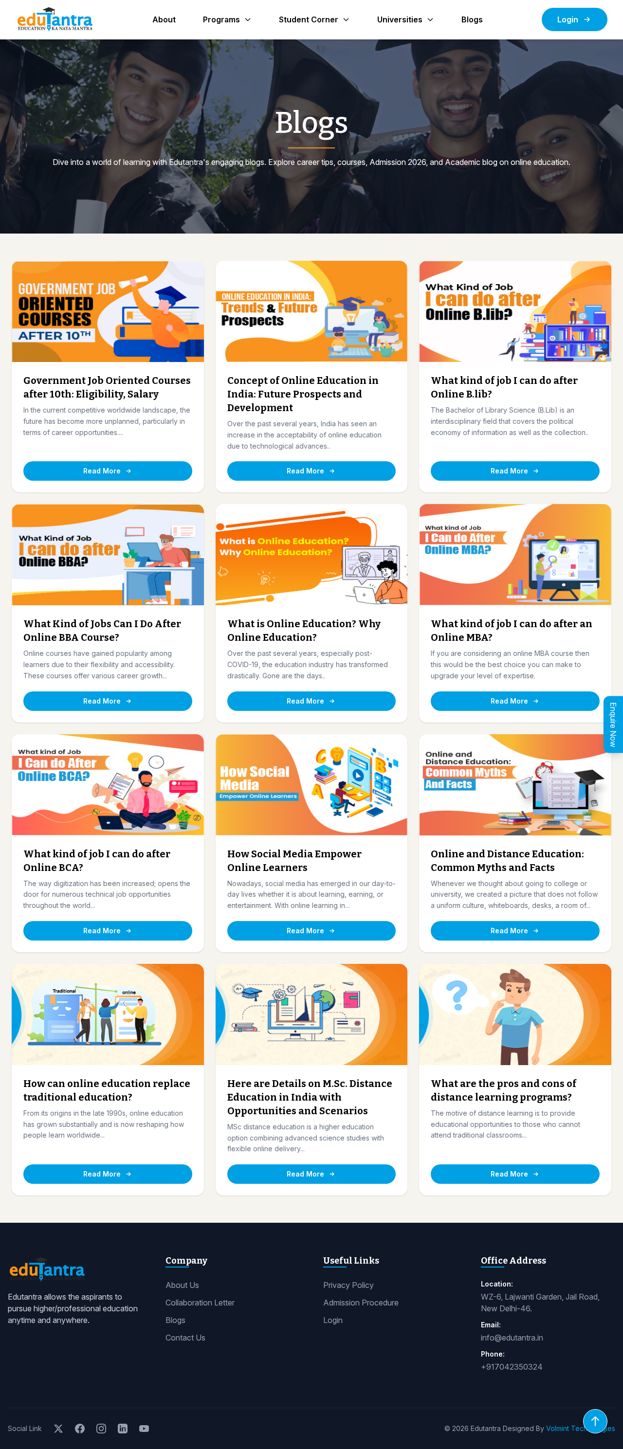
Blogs (472, 19)
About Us (182, 1285)
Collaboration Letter (200, 1302)
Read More (102, 471)
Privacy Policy (348, 1285)
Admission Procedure (361, 1302)
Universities (399, 19)
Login (567, 19)
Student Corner (308, 19)
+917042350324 (512, 1367)
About (164, 19)
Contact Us (185, 1337)
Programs (221, 19)
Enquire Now (613, 724)
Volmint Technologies (580, 1428)
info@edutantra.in (512, 1337)
